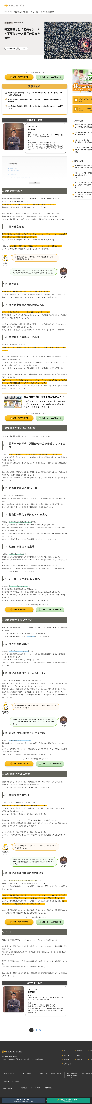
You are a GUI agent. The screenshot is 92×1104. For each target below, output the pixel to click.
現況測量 (12, 174)
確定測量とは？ (11, 168)
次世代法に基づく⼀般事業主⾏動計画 (50, 1073)
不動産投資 (24, 1088)
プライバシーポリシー (8, 1073)
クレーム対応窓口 (27, 1073)
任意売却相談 (48, 1088)
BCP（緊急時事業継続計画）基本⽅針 (72, 1075)
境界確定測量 (13, 171)
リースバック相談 (35, 1088)
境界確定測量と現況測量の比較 (19, 177)
